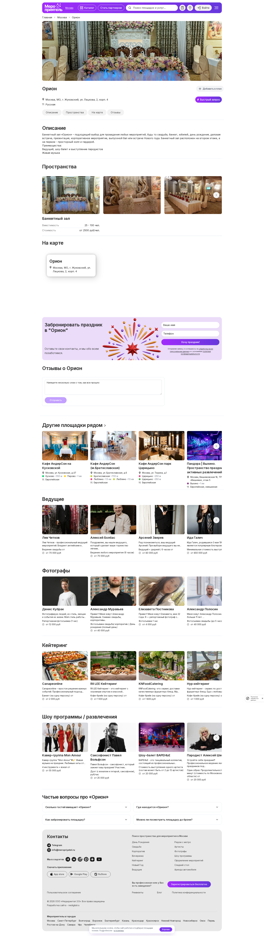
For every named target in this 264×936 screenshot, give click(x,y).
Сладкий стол (181, 865)
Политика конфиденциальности (189, 892)
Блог (159, 892)
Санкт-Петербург (66, 920)
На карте (97, 112)
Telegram (57, 845)
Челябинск (89, 924)
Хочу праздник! (190, 342)
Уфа (80, 924)
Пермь (211, 920)
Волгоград (84, 920)
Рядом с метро (182, 842)
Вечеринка (137, 856)
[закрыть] (262, 698)
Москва (69, 8)
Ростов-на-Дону (56, 924)
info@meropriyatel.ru (63, 850)
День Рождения (140, 842)
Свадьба (136, 846)
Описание (52, 112)
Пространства (75, 112)
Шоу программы (183, 856)
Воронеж (97, 920)
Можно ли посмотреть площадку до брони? (164, 819)
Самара (71, 924)
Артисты (179, 846)
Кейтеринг (137, 860)
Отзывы (115, 112)
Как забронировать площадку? (65, 819)
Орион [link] (76, 17)
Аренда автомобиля (185, 869)
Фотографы (180, 851)
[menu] (216, 8)
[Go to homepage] (54, 8)
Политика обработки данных (254, 698)
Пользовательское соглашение (64, 892)
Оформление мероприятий (188, 860)
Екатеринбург (112, 920)
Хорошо (166, 929)
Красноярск (152, 920)
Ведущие (137, 869)
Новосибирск (190, 920)
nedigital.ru (73, 905)
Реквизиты (137, 892)
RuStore (102, 874)
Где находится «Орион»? (152, 807)
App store (59, 874)
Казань (125, 920)
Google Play (80, 874)
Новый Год (137, 865)
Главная (47, 17)
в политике (119, 930)
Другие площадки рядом (72, 425)
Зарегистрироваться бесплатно (189, 884)
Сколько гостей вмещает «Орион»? (68, 807)
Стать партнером (111, 7)
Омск (202, 920)
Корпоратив (138, 851)
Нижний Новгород (171, 920)
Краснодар (138, 920)
